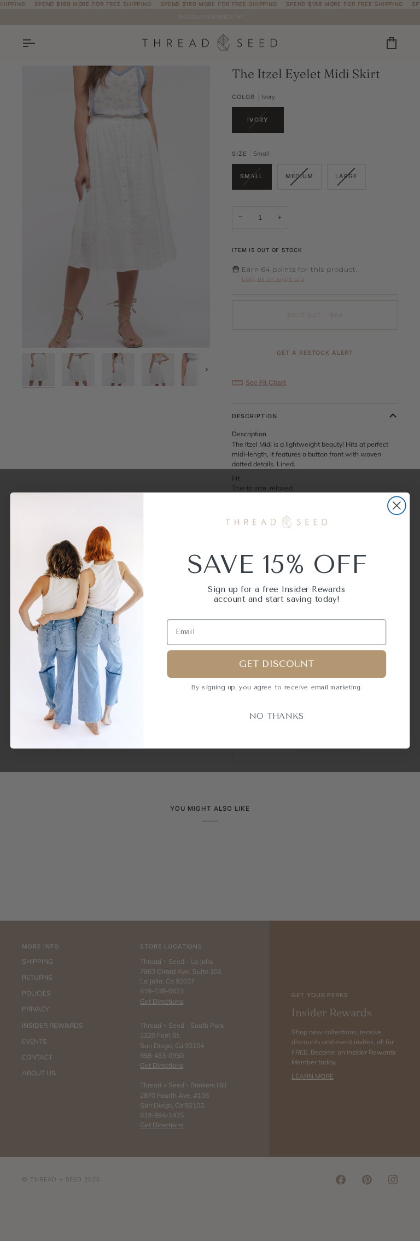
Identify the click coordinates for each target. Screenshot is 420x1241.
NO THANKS (276, 716)
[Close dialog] (397, 505)
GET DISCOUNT (276, 664)
